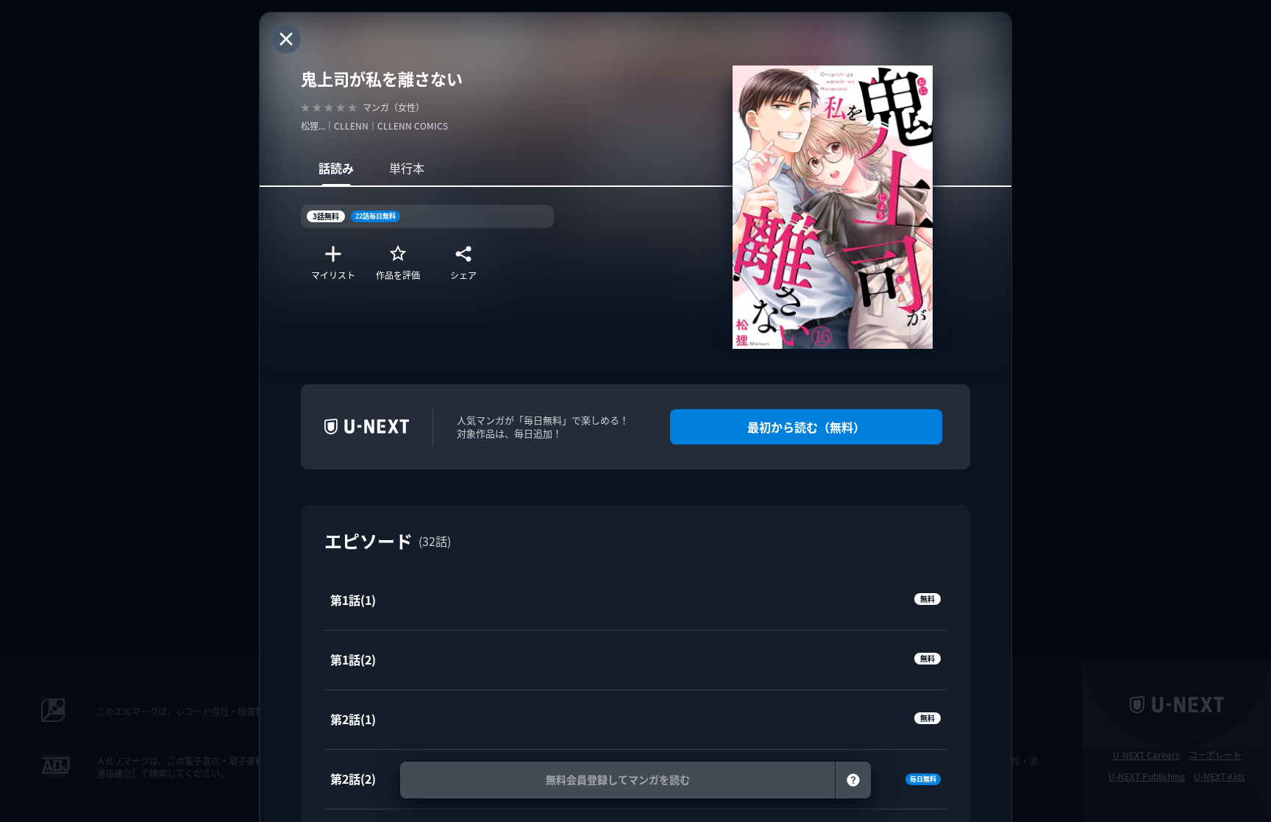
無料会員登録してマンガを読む (618, 780)
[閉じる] (286, 39)
